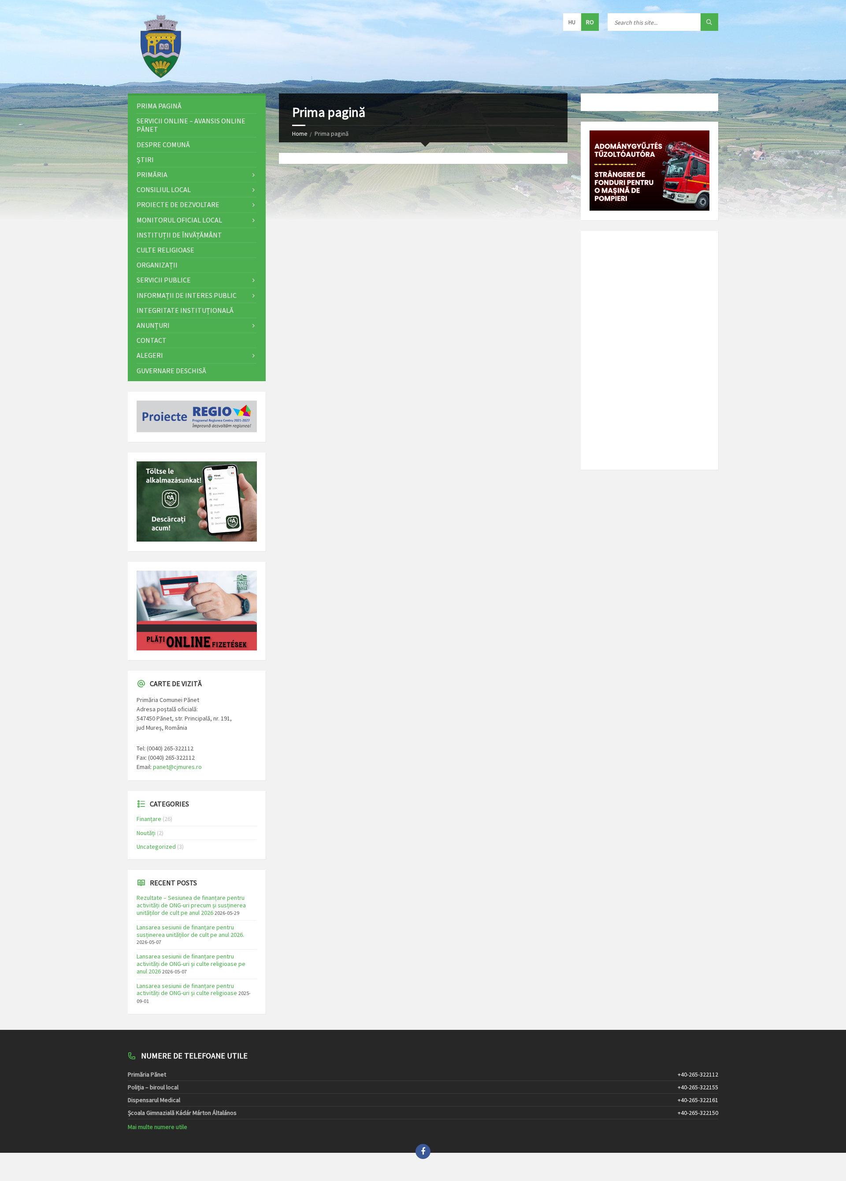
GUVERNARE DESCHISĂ (171, 370)
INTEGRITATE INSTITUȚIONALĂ (185, 310)
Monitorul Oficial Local (179, 219)
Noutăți (146, 833)
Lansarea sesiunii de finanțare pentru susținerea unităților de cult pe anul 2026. (190, 931)
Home (300, 133)
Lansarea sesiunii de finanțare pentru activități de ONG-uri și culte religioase (187, 989)
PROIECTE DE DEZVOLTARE (178, 204)
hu (571, 22)
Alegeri (150, 355)
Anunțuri (153, 325)
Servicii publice (164, 279)
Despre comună (163, 144)
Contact (152, 340)
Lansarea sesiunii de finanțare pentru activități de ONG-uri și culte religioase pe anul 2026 (191, 963)
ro (590, 22)
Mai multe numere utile (157, 1127)
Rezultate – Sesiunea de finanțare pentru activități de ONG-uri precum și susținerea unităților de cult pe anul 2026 (191, 905)
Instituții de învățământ (179, 234)
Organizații (157, 264)
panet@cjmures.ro (177, 767)
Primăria (152, 174)
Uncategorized (156, 846)
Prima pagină (159, 105)
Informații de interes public (187, 295)
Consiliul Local (164, 189)
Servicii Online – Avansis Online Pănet (191, 125)
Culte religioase (165, 249)
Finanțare (149, 819)
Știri (145, 159)
